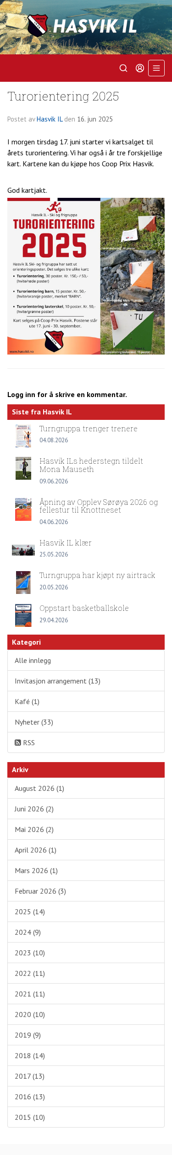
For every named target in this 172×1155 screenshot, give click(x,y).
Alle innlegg (33, 660)
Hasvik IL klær (65, 542)
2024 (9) (28, 932)
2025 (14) (30, 911)
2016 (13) (30, 1096)
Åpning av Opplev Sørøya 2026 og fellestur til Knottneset (98, 506)
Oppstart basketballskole (84, 608)
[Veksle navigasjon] (156, 68)
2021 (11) (30, 993)
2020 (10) (30, 1014)
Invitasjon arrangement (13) (57, 680)
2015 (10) (30, 1117)
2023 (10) (30, 952)
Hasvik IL (49, 119)
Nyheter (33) (34, 721)
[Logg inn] (140, 68)
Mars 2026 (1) (36, 870)
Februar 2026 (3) (40, 890)
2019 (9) (28, 1034)
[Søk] (123, 68)
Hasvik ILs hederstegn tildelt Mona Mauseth (91, 465)
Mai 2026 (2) (34, 829)
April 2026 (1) (35, 849)
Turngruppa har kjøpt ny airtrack (97, 575)
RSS (28, 742)
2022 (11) (30, 973)
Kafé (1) (27, 701)
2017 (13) (29, 1076)
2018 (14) (30, 1055)
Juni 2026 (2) (34, 808)
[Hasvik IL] (86, 27)
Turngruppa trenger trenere (88, 428)
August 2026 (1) (39, 788)
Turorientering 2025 (63, 96)
